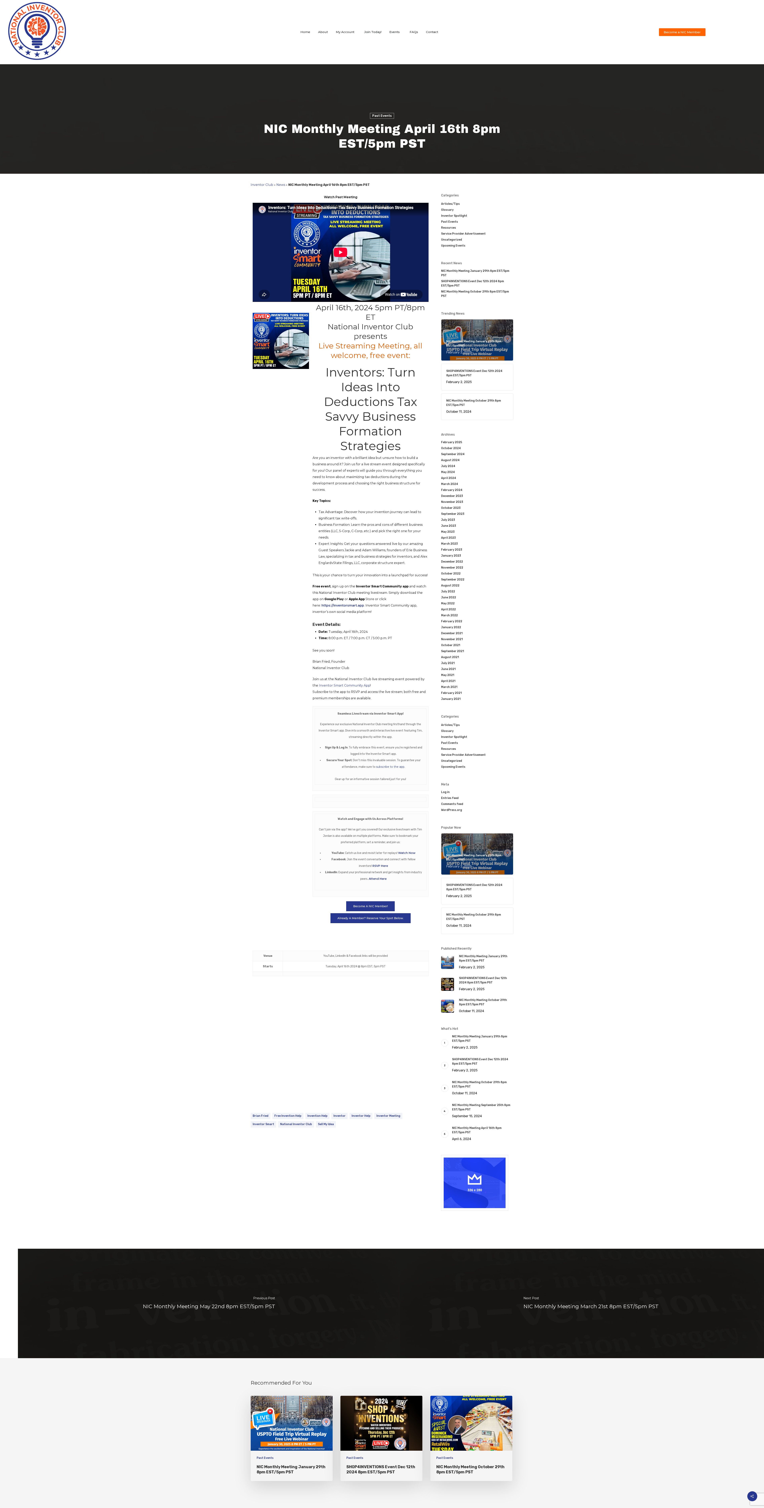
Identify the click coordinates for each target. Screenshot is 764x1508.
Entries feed (450, 798)
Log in (445, 792)
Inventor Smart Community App (344, 685)
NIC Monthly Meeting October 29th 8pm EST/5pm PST (475, 294)
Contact (432, 32)
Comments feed (452, 804)
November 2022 (452, 567)
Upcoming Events (453, 245)
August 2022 (450, 585)
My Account (345, 32)
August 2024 (450, 460)
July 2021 (448, 663)
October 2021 (450, 645)
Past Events (382, 116)
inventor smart (263, 1124)
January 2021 (451, 699)
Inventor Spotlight (454, 216)
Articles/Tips (450, 204)
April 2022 (448, 609)
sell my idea (326, 1124)
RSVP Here (380, 866)
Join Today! (372, 32)
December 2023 (452, 496)
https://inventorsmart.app (343, 605)
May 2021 (447, 675)
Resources (448, 227)
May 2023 (448, 532)
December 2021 (452, 633)
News (280, 185)
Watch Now (406, 853)
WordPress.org (451, 810)
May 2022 (448, 603)
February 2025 (451, 442)
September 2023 (452, 514)
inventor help (361, 1116)
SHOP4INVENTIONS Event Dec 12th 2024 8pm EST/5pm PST (472, 283)
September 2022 (452, 579)
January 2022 (451, 627)
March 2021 (449, 687)
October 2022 (451, 573)
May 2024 (448, 472)
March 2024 (449, 484)
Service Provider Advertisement (463, 233)
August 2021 (450, 657)
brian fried (260, 1116)
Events (394, 32)
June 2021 (448, 669)
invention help (317, 1116)
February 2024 (451, 490)
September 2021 (452, 651)
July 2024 (448, 466)
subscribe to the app (390, 767)
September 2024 (453, 454)
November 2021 (452, 639)
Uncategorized (451, 239)
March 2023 (449, 543)
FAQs (414, 32)
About (323, 32)
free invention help (287, 1116)
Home (305, 32)
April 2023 (448, 537)
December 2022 (452, 561)
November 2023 (452, 502)
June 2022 (448, 597)
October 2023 (451, 508)
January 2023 (451, 555)
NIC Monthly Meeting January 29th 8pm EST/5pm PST (475, 273)
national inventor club (296, 1124)
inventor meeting (388, 1116)
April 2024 (448, 478)
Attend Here (378, 879)
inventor (339, 1116)
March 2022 (449, 615)
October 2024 (451, 448)
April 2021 (448, 681)
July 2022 (448, 591)
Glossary (447, 210)
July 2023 (448, 520)
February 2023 (451, 549)
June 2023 (448, 526)
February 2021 (451, 693)
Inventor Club (262, 185)
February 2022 (451, 621)
